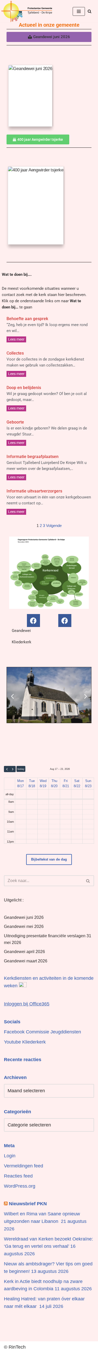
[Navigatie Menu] (79, 11)
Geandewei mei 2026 (24, 926)
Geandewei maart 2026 (25, 961)
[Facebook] (33, 620)
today (21, 768)
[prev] (7, 769)
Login (9, 1155)
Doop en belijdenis (24, 387)
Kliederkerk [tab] (21, 642)
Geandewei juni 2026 (24, 917)
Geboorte (15, 422)
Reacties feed (18, 1176)
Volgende (54, 525)
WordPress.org (19, 1186)
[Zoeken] (89, 11)
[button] (12, 696)
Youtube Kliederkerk (25, 1042)
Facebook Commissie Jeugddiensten (42, 1031)
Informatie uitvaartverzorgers (34, 491)
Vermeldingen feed (23, 1165)
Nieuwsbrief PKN (28, 1203)
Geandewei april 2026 (24, 951)
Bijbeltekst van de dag (49, 859)
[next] (13, 769)
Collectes (15, 353)
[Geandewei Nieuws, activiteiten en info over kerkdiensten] (27, 11)
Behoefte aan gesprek (27, 318)
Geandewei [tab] (21, 630)
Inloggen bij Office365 (26, 1003)
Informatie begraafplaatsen (33, 456)
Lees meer (16, 339)
